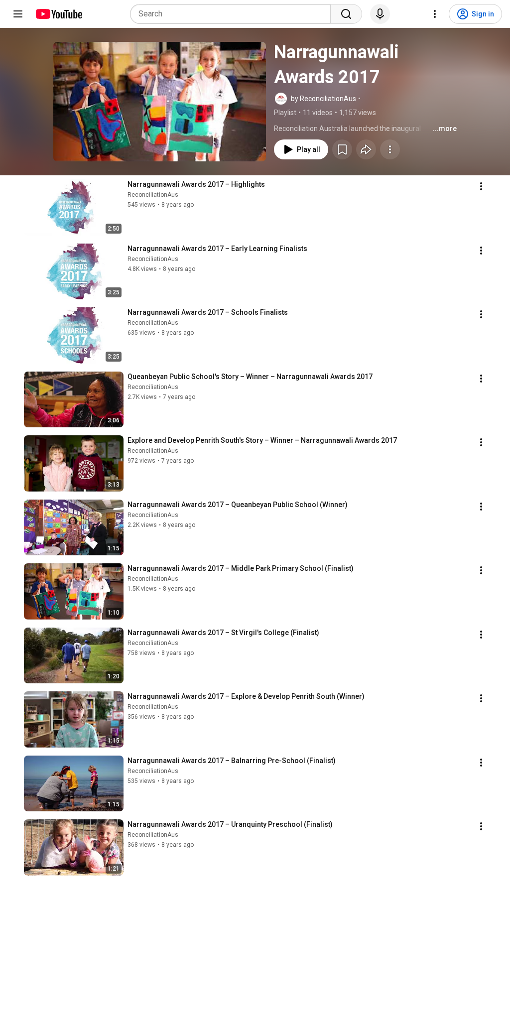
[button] (159, 101)
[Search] (346, 14)
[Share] (366, 149)
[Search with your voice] (380, 14)
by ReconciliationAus (323, 99)
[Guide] (18, 14)
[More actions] (390, 149)
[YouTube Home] (58, 14)
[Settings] (435, 14)
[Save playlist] (342, 149)
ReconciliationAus (153, 194)
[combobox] (233, 14)
